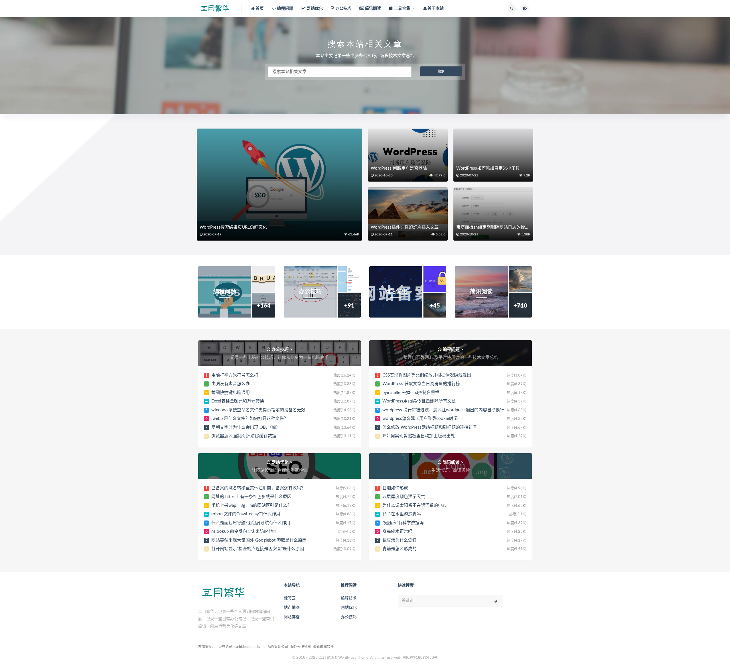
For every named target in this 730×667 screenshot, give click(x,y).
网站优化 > (281, 462)
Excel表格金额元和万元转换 (237, 401)
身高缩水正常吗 (397, 531)
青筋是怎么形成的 (399, 549)
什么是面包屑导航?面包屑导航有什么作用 (250, 523)
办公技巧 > (281, 349)
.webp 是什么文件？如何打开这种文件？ (249, 418)
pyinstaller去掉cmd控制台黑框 (410, 393)
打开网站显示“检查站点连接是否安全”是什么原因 (257, 549)
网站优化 (349, 608)
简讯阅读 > (453, 462)
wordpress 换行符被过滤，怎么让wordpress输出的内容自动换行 (443, 410)
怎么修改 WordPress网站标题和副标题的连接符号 (429, 427)
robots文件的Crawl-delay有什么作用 (245, 514)
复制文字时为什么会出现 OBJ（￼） (245, 427)
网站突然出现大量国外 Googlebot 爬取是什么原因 (259, 540)
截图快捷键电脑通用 (230, 393)
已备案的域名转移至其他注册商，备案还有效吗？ (258, 488)
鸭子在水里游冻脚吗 (401, 514)
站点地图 (292, 608)
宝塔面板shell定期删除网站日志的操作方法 (497, 227)
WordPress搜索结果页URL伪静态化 (233, 227)
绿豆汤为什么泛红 (399, 540)
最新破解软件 (323, 646)
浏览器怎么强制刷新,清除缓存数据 (243, 436)
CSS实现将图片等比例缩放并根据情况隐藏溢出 (426, 375)
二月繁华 (326, 658)
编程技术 (349, 598)
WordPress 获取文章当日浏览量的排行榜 (421, 384)
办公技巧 (349, 617)
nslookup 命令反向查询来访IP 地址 (244, 531)
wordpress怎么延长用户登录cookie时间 (420, 418)
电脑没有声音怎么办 (230, 384)
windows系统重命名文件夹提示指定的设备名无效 (258, 410)
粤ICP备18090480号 (420, 658)
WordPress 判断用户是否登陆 (399, 168)
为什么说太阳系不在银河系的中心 (414, 505)
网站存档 (292, 617)
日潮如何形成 (395, 488)
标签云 (290, 598)
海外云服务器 (300, 646)
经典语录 (225, 646)
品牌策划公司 (277, 646)
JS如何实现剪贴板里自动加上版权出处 (418, 436)
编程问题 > (453, 349)
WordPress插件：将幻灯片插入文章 (405, 227)
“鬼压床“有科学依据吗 (403, 523)
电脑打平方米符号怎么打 (234, 375)
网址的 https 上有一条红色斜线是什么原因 (251, 497)
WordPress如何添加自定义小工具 (488, 168)
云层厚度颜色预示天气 (403, 497)
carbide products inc (249, 646)
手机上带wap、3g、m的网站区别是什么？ (251, 505)
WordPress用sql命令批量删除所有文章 (419, 401)
